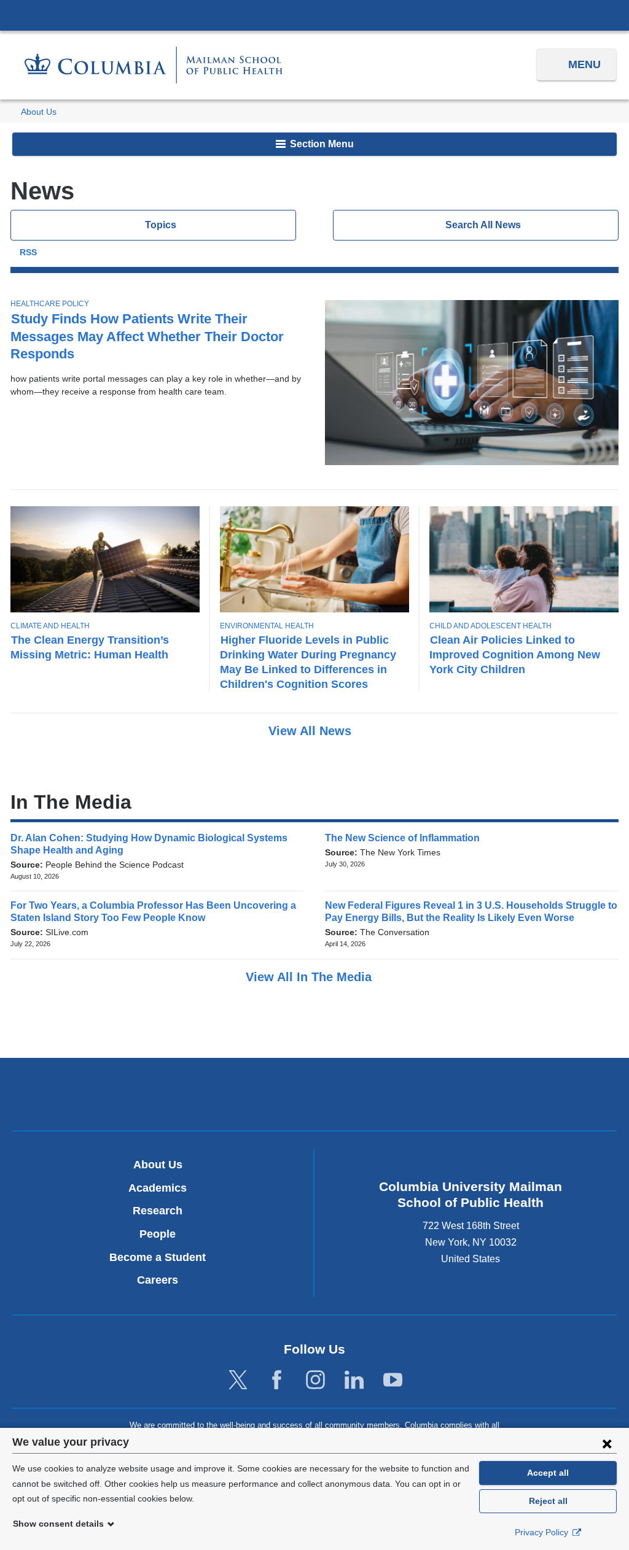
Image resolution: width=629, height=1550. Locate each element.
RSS (28, 252)
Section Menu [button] (320, 144)
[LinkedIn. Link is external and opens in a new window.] (354, 1380)
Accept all (548, 1473)
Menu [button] (584, 64)
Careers (157, 1280)
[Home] (154, 65)
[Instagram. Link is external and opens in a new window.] (315, 1380)
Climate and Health (50, 626)
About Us (39, 112)
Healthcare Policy (49, 303)
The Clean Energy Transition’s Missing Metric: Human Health (89, 647)
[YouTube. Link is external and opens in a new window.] (393, 1380)
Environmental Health (267, 626)
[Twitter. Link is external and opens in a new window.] (238, 1380)
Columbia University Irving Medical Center (314, 14)
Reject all (548, 1501)
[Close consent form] (607, 1443)
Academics (157, 1188)
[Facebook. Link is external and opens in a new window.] (277, 1380)
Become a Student (157, 1257)
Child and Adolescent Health (490, 626)
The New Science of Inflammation (406, 838)
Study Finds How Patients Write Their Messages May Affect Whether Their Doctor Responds (147, 336)
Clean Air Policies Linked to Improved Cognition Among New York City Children (514, 654)
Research (157, 1211)
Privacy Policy (543, 1532)
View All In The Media (310, 977)
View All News (311, 731)
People (157, 1234)
